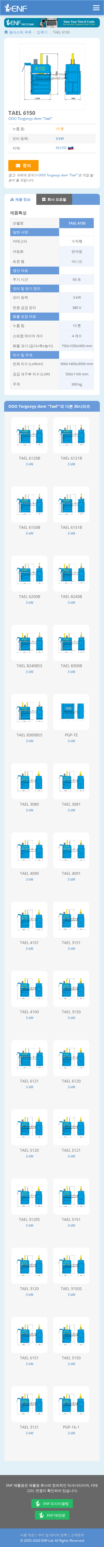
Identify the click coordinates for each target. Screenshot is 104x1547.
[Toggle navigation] (96, 5)
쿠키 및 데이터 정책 (52, 1535)
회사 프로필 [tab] (56, 199)
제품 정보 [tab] (22, 199)
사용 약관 (27, 1535)
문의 (26, 165)
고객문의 (77, 1535)
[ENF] (15, 9)
